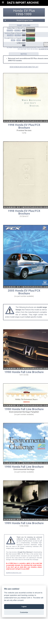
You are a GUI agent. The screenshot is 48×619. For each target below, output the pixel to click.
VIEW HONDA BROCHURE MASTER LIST (24, 67)
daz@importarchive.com (13, 572)
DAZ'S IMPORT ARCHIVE (23, 2)
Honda (18, 11)
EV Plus (29, 11)
